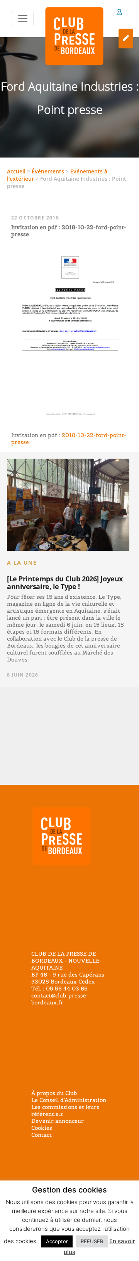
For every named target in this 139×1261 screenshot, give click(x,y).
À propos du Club (54, 1093)
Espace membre (119, 13)
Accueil (16, 171)
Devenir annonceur (57, 1120)
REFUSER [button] (92, 1241)
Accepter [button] (57, 1241)
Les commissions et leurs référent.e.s (65, 1110)
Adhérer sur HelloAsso (126, 38)
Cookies (41, 1127)
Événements (48, 171)
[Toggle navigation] (23, 18)
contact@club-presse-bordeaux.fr (59, 999)
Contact (41, 1134)
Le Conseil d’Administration (68, 1100)
